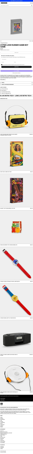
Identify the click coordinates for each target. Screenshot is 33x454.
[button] (32, 3)
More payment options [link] (16, 72)
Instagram (2, 447)
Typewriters (2, 424)
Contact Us (2, 440)
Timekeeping (2, 422)
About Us (2, 430)
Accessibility (2, 442)
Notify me (16, 66)
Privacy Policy (2, 441)
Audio (1, 417)
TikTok (1, 448)
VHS (1, 420)
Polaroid (1, 418)
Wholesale (2, 438)
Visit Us (1, 439)
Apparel (1, 425)
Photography (2, 419)
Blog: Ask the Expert (3, 431)
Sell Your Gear (2, 437)
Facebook (2, 446)
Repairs (1, 426)
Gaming (1, 421)
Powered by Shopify (3, 452)
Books (1, 423)
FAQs (1, 436)
